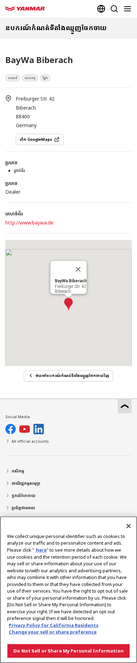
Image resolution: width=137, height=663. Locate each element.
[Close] (128, 526)
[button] (68, 305)
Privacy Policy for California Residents (53, 625)
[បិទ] (78, 269)
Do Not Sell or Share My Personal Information (68, 651)
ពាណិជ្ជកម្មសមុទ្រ (26, 483)
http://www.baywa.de (29, 222)
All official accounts (30, 441)
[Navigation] (129, 9)
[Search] (114, 9)
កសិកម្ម (18, 471)
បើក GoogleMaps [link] (36, 139)
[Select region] (101, 9)
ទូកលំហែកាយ (23, 495)
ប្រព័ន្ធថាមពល (23, 508)
